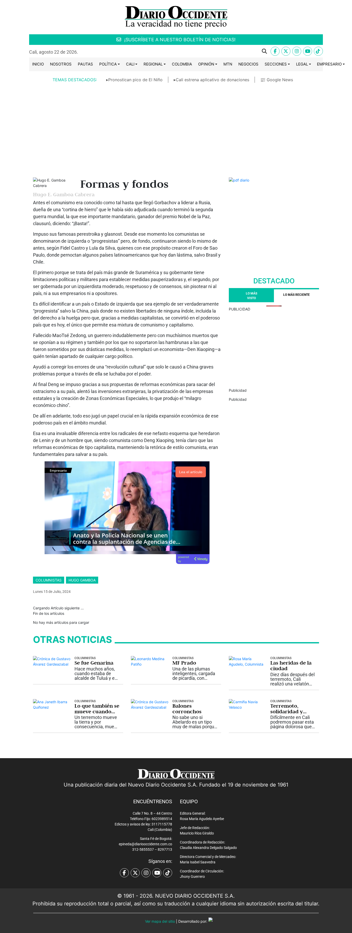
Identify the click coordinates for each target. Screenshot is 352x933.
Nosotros (61, 64)
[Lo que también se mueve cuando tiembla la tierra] (52, 704)
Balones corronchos (187, 708)
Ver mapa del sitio (160, 921)
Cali (130, 64)
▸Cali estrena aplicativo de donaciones (211, 79)
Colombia (182, 64)
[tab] (296, 295)
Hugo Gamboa (82, 580)
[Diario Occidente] (176, 16)
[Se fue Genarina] (52, 661)
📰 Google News (276, 79)
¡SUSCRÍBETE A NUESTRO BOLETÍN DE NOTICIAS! (179, 39)
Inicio (38, 64)
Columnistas (49, 580)
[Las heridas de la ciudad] (247, 661)
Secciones (276, 64)
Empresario (329, 64)
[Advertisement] (176, 126)
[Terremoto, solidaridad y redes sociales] (247, 704)
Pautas (85, 64)
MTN (227, 64)
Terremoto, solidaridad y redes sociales (287, 708)
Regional (153, 64)
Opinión (206, 64)
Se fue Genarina (93, 663)
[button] (176, 51)
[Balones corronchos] (150, 704)
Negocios (248, 64)
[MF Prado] (150, 661)
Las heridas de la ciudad (291, 665)
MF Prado (184, 663)
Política (108, 64)
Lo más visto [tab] (251, 296)
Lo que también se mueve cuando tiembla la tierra (96, 708)
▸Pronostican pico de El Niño (134, 79)
